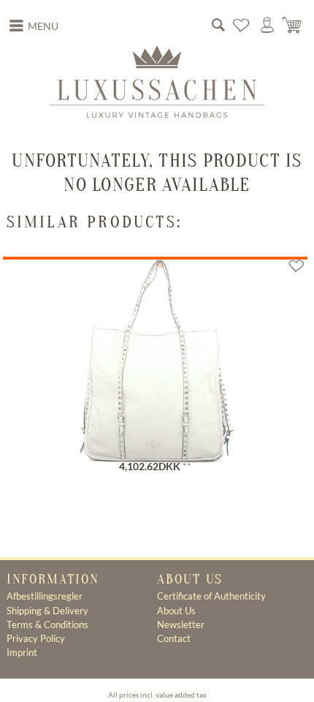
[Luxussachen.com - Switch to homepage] (157, 81)
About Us (176, 610)
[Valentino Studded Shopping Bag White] (155, 351)
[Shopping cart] (293, 25)
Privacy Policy (36, 638)
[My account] (267, 25)
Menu (43, 26)
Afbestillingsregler (45, 596)
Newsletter (180, 624)
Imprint (22, 652)
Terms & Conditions (47, 624)
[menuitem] (34, 26)
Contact (174, 638)
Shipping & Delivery (47, 610)
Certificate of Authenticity (211, 596)
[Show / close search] (218, 25)
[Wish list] (241, 25)
